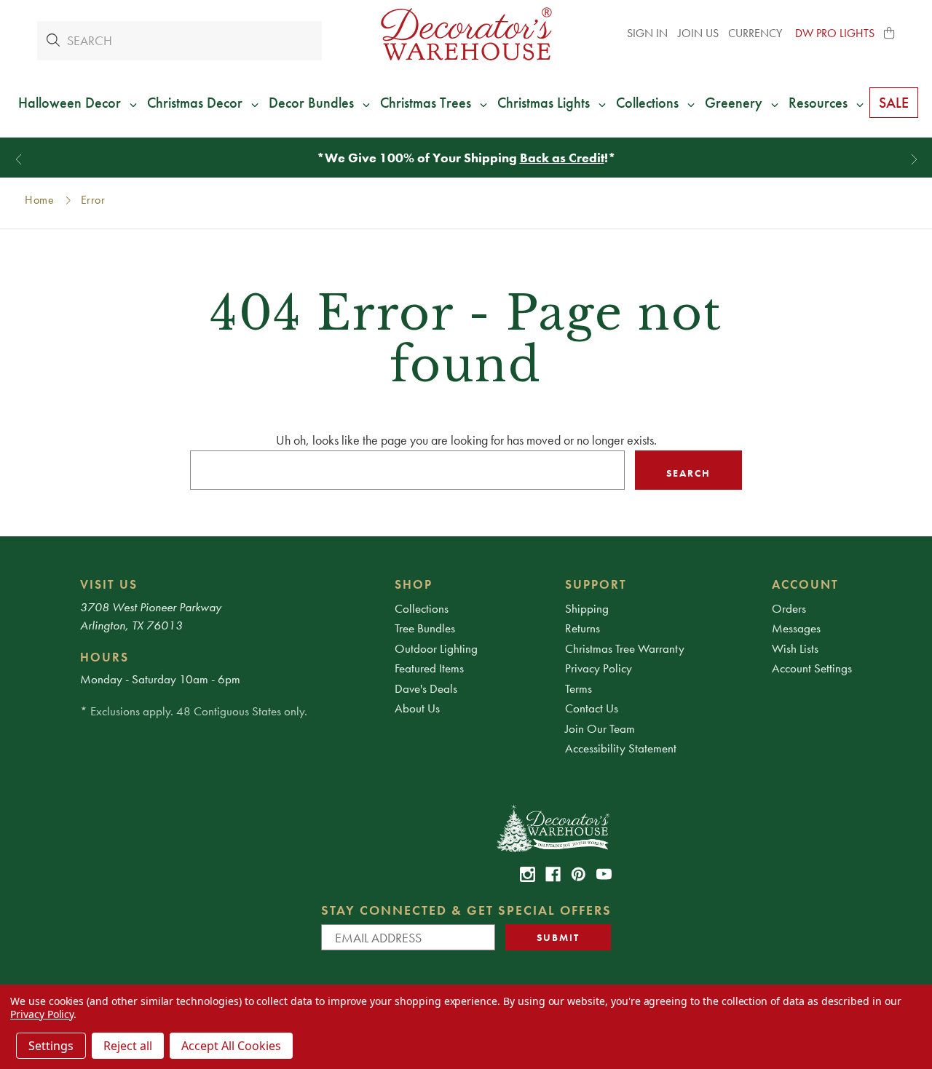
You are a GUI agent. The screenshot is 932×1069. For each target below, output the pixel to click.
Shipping (587, 608)
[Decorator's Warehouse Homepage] (552, 827)
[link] (527, 874)
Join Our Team (600, 728)
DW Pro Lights (834, 33)
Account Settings (812, 668)
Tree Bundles (425, 628)
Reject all (127, 1046)
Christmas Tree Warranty (624, 648)
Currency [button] (756, 33)
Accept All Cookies (231, 1046)
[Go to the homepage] (466, 34)
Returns (582, 628)
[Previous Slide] (18, 159)
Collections (422, 608)
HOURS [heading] (104, 657)
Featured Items (429, 668)
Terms (578, 688)
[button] (890, 33)
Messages (796, 628)
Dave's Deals (426, 688)
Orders (789, 608)
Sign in (647, 33)
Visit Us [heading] (109, 584)
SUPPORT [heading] (596, 584)
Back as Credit (562, 157)
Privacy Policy (598, 668)
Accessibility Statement (620, 748)
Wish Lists (795, 648)
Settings (51, 1046)
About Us (417, 708)
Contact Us (591, 708)
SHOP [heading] (414, 584)
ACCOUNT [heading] (805, 584)
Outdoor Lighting (436, 648)
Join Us (698, 33)
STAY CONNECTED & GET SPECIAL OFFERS (466, 910)
